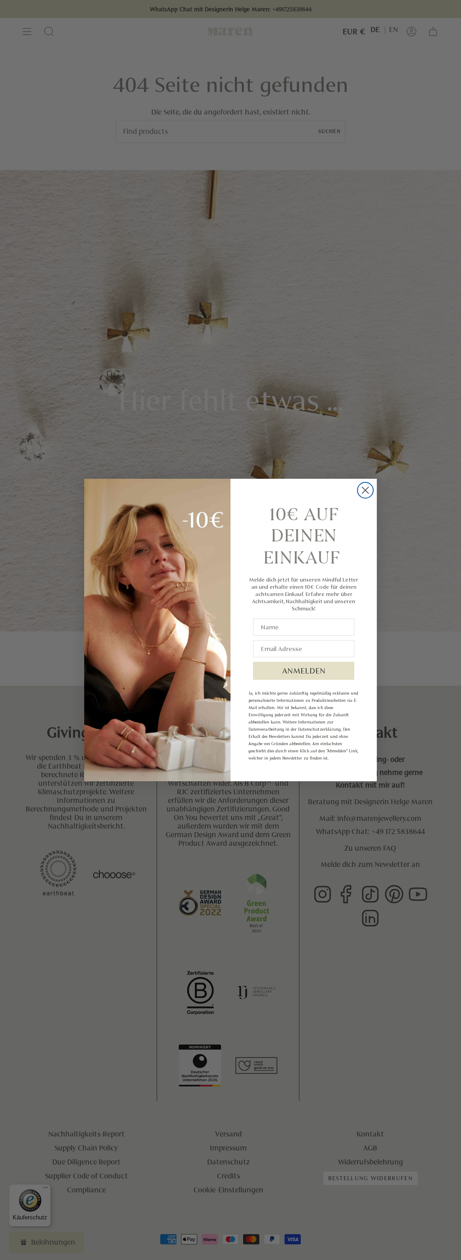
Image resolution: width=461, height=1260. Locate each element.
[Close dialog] (365, 490)
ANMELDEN (303, 671)
